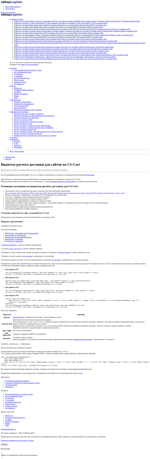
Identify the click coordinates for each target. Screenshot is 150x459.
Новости (17, 141)
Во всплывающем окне (22, 72)
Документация (15, 100)
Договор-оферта (11, 385)
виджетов (90, 175)
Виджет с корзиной (15, 241)
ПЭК (45, 193)
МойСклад (18, 88)
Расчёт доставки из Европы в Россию (28, 133)
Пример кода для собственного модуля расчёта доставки (35, 135)
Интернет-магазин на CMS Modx (26, 118)
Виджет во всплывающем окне (20, 237)
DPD (31, 193)
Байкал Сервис (62, 193)
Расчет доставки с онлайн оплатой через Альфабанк (33, 128)
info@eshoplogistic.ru (13, 7)
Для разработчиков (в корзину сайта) (28, 70)
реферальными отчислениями (63, 181)
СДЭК (18, 193)
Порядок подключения (22, 102)
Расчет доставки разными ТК (25, 130)
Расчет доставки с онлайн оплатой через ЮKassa (32, 126)
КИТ (56, 193)
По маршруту (19, 84)
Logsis (123, 193)
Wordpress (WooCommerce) (24, 90)
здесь (80, 373)
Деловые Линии (38, 193)
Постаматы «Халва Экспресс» (106, 193)
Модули (13, 86)
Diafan (16, 96)
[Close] (2, 453)
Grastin (118, 193)
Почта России (25, 193)
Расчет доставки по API (23, 124)
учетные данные (64, 252)
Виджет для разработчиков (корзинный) (23, 233)
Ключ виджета (18, 317)
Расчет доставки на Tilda (23, 120)
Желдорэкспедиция (74, 193)
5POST (94, 193)
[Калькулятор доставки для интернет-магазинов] (12, 3)
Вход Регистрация (8, 12)
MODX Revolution (21, 94)
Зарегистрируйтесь (9, 245)
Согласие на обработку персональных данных (22, 383)
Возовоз (82, 193)
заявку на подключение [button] (29, 64)
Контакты (17, 145)
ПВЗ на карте (19, 80)
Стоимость (14, 137)
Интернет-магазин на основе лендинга (28, 122)
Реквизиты (18, 147)
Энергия (88, 193)
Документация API (21, 106)
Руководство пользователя (24, 104)
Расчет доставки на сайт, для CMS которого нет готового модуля (38, 132)
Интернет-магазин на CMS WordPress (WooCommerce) (34, 116)
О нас (16, 143)
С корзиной (18, 76)
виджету (58, 260)
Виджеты (13, 68)
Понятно (4, 444)
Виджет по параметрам (17, 235)
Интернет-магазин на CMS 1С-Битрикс (29, 114)
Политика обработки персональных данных (17, 440)
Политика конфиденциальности (17, 381)
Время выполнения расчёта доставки (28, 110)
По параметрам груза (22, 78)
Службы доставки (16, 19)
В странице (18, 74)
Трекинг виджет (20, 82)
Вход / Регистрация (17, 151)
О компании (14, 139)
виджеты (29, 256)
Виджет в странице (15, 239)
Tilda (16, 98)
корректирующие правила (82, 339)
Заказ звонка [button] (10, 9)
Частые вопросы (20, 108)
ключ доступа (15, 249)
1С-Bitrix (17, 92)
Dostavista (51, 193)
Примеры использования (19, 112)
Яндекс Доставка (10, 193)
